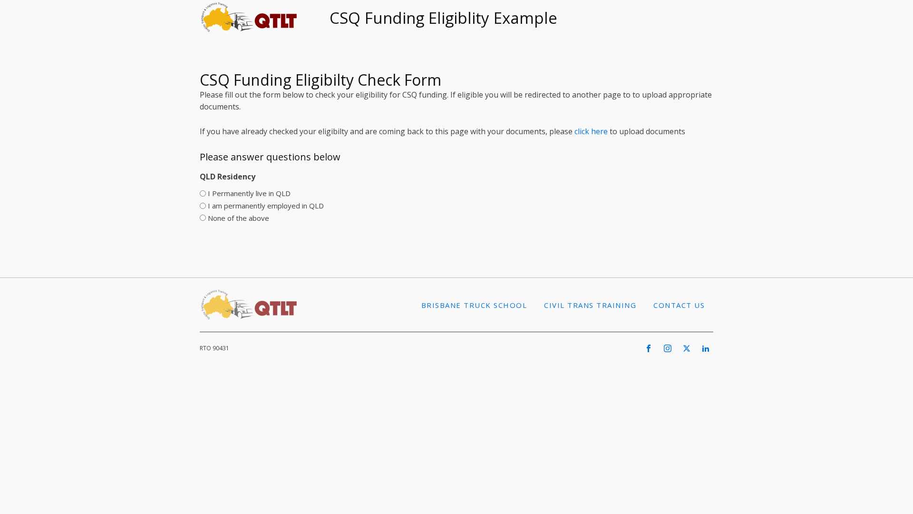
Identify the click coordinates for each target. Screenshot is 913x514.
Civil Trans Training (590, 305)
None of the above (238, 218)
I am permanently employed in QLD (266, 205)
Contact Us (679, 305)
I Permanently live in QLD (249, 193)
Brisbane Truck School (474, 305)
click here (591, 131)
